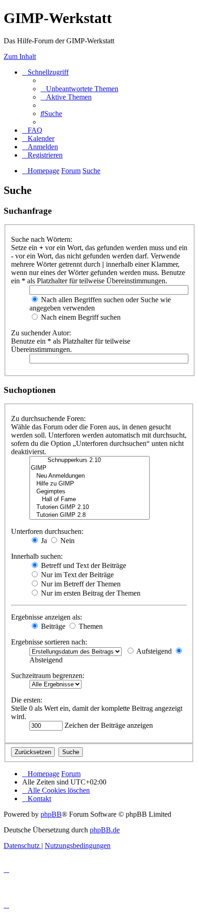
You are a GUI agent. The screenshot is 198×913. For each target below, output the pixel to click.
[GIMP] (89, 468)
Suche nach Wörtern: (41, 239)
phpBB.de (105, 830)
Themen (90, 626)
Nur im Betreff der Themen (80, 584)
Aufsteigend (153, 651)
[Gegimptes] (89, 492)
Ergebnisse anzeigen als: (46, 617)
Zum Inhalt (20, 56)
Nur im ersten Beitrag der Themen (89, 593)
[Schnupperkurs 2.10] (89, 460)
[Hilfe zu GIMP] (89, 484)
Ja (43, 540)
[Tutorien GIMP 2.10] (89, 507)
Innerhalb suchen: (37, 556)
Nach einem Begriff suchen (80, 317)
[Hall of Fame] (89, 499)
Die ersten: (26, 700)
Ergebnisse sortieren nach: (49, 642)
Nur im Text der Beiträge (76, 575)
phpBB (51, 814)
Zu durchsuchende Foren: (48, 418)
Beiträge (52, 626)
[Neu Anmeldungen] (89, 476)
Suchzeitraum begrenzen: (47, 675)
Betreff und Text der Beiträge (82, 565)
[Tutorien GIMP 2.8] (89, 515)
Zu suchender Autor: (41, 333)
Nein (66, 540)
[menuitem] (79, 89)
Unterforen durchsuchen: (47, 531)
